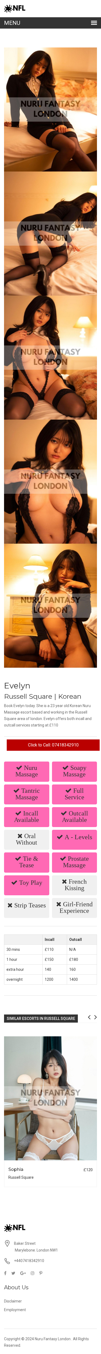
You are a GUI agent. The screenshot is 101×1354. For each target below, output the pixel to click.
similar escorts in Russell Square (41, 1018)
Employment (15, 1310)
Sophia (15, 1169)
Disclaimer (13, 1301)
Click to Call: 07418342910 (53, 745)
